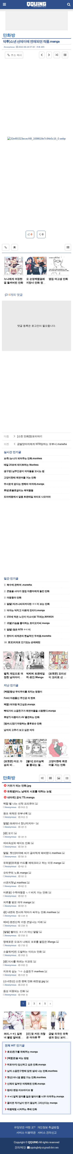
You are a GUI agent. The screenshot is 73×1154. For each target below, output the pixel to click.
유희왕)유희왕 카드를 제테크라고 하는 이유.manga (32, 862)
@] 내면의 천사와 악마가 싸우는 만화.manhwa (30, 912)
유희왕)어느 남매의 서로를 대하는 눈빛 (29, 791)
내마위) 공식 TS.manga (20, 797)
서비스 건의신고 (47, 1132)
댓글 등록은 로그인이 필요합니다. (36, 325)
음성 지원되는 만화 (14, 991)
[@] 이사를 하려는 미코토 (18, 961)
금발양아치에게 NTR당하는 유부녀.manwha (41, 444)
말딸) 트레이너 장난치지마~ (19, 823)
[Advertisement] (37, 20)
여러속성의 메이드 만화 (17, 843)
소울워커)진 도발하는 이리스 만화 (23, 951)
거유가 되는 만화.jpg (19, 785)
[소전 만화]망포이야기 (29, 436)
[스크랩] (14, 247)
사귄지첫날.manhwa (15, 882)
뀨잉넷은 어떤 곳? (24, 1127)
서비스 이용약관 (25, 1132)
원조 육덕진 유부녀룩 (15, 813)
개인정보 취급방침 (48, 1127)
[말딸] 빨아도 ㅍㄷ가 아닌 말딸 (21, 931)
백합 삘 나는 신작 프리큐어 (19, 803)
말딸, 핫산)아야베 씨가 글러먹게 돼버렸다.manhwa (32, 853)
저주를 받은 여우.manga (17, 902)
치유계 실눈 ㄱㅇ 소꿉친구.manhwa (23, 971)
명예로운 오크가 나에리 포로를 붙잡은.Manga (29, 941)
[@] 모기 (8, 833)
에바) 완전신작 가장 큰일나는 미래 (23, 922)
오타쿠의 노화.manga (15, 872)
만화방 (9, 35)
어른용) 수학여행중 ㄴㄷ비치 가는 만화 (25, 892)
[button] (41, 55)
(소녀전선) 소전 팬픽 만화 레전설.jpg (24, 981)
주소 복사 (16, 55)
